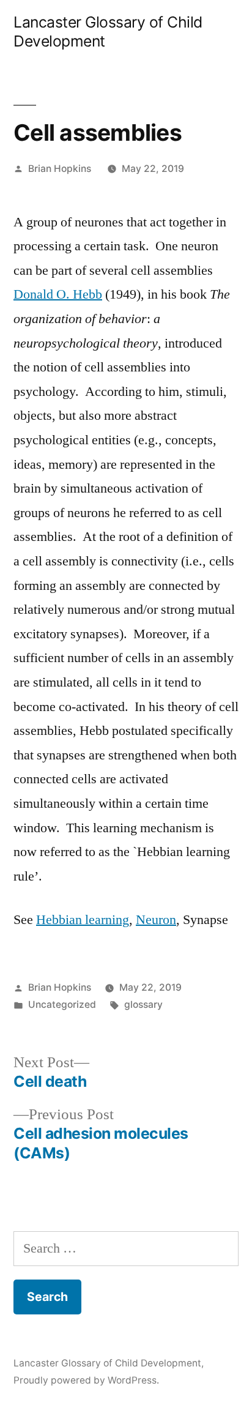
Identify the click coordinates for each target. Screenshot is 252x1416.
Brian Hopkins (59, 168)
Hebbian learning (82, 919)
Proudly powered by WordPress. (86, 1380)
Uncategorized (62, 1004)
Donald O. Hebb (57, 294)
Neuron (156, 919)
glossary (143, 1004)
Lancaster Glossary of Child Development (107, 1363)
